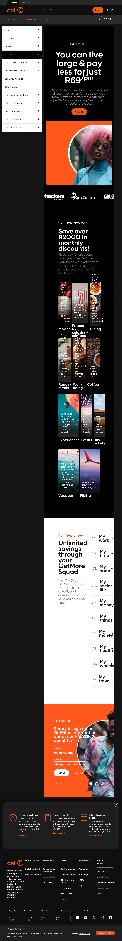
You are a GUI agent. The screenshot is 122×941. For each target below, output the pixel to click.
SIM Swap (83, 874)
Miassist (8, 46)
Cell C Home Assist (13, 103)
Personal (13, 2)
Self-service (84, 860)
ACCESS (8, 30)
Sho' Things (48, 882)
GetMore (9, 54)
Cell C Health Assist (14, 127)
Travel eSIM (66, 894)
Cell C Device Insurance (16, 62)
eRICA (81, 880)
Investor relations (48, 911)
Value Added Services (29, 19)
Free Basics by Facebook (16, 95)
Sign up (79, 111)
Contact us (57, 833)
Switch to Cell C (32, 860)
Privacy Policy (84, 933)
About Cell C (13, 911)
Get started (46, 10)
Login (97, 10)
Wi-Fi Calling (10, 38)
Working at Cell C (83, 911)
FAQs (21, 835)
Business (25, 2)
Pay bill (82, 885)
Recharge (83, 869)
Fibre (63, 899)
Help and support (101, 861)
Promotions (48, 860)
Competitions (103, 888)
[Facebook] (111, 918)
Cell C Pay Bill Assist (14, 78)
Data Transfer (11, 87)
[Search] (106, 10)
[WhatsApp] (78, 918)
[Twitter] (94, 918)
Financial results (30, 911)
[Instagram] (103, 918)
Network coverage (105, 882)
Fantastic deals (50, 877)
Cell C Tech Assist (13, 111)
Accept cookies (105, 933)
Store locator (95, 835)
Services (69, 10)
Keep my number (33, 874)
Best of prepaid (68, 869)
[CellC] (15, 9)
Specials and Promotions (49, 870)
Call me (79, 772)
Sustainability (66, 911)
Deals (63, 860)
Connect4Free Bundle (15, 70)
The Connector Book (68, 881)
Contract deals (68, 874)
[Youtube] (86, 918)
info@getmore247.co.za (69, 764)
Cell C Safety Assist (14, 119)
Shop (58, 10)
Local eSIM (66, 888)
